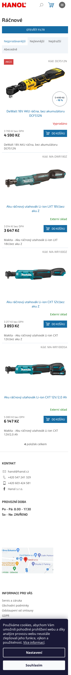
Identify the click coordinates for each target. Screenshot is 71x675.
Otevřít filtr (35, 29)
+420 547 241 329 (19, 477)
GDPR (5, 615)
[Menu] (62, 5)
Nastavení (34, 652)
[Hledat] (41, 5)
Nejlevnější (37, 41)
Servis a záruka (12, 600)
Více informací (33, 642)
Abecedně (10, 49)
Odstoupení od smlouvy (17, 610)
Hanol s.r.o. (15, 489)
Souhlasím (34, 665)
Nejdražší (55, 41)
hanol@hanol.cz (18, 471)
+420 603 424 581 (19, 483)
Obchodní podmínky (15, 605)
